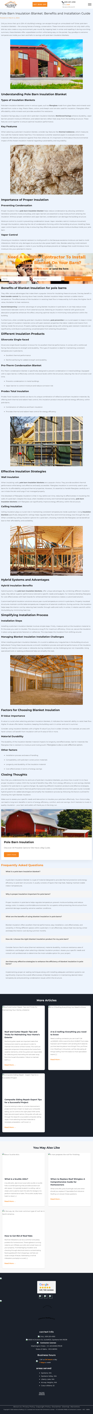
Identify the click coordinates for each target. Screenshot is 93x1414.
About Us (17, 1407)
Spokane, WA (46, 1373)
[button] (46, 1287)
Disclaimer (56, 1407)
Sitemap (66, 1407)
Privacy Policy (29, 1407)
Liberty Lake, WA (47, 1379)
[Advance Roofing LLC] (46, 1321)
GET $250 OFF (39, 4)
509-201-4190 (40, 268)
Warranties (75, 1407)
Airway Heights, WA (49, 1382)
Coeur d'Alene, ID (48, 1386)
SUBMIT (78, 279)
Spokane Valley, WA (49, 1376)
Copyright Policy (43, 1407)
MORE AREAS (42, 1393)
